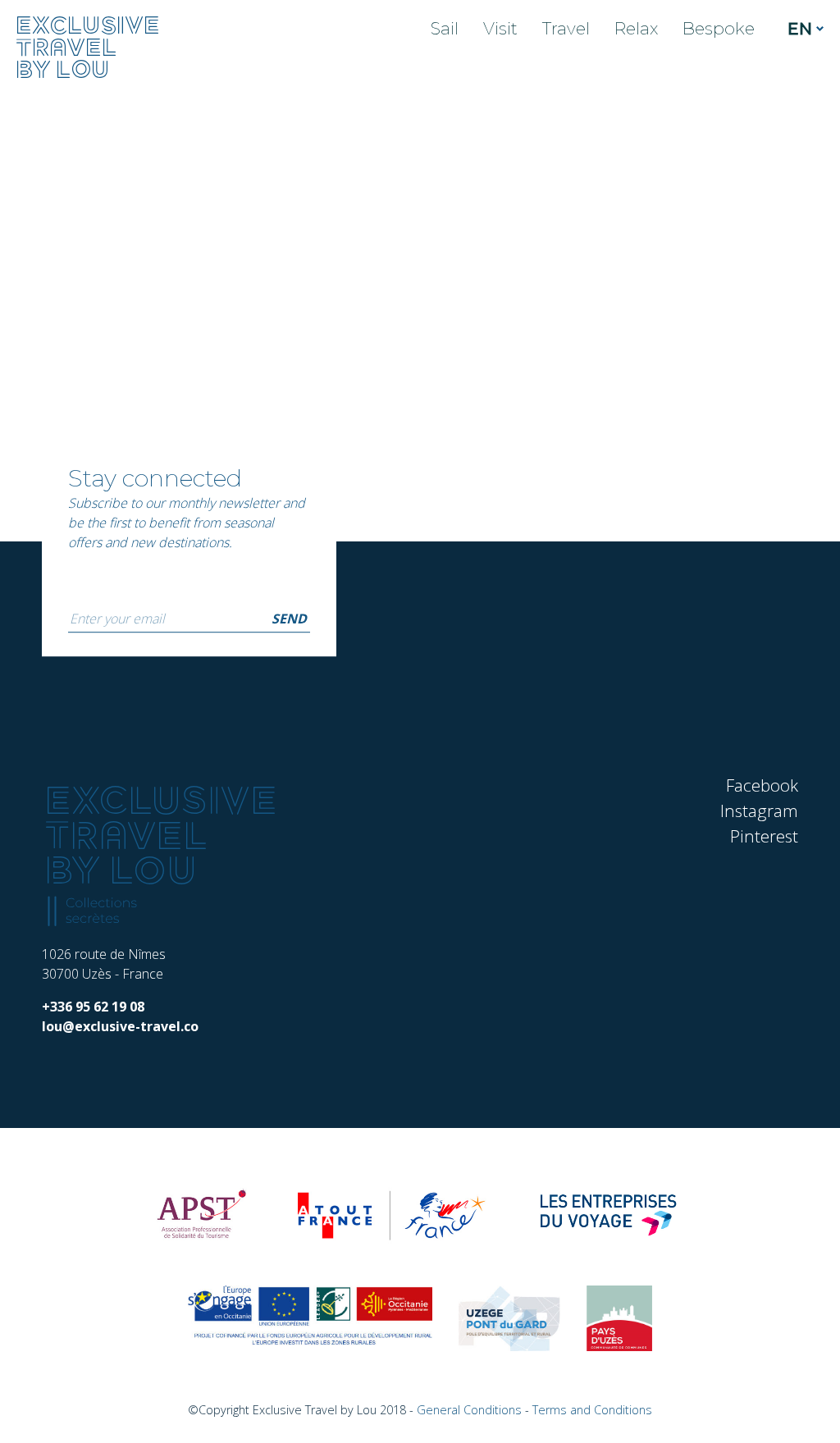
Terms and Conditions (592, 1410)
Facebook (762, 785)
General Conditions (469, 1410)
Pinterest (764, 835)
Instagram (759, 810)
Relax (636, 28)
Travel (566, 28)
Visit (500, 28)
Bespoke (718, 28)
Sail (445, 28)
